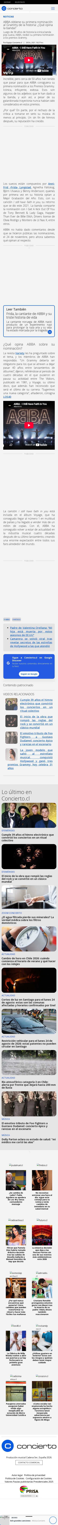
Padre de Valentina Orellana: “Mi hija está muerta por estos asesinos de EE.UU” (31, 631)
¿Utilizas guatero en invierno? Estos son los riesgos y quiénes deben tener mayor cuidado (42, 1358)
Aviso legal (17, 1475)
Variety (19, 353)
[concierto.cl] (12, 8)
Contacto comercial (29, 1462)
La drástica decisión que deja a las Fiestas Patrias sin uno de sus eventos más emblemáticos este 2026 (42, 1253)
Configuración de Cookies (39, 1478)
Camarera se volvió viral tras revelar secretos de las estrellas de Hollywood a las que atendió (31, 642)
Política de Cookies (14, 1478)
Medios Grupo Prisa (29, 1496)
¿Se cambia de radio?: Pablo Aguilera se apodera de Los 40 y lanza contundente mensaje (16, 1198)
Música (17, 619)
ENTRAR (7, 2)
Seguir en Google (29, 674)
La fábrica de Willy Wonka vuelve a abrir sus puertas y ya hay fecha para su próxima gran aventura (16, 1359)
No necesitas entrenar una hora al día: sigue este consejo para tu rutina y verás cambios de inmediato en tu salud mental (42, 1201)
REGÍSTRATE (20, 2)
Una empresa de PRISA (29, 1489)
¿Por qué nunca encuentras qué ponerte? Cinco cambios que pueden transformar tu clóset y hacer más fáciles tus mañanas (16, 1307)
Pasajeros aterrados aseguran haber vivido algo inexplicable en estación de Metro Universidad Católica (16, 1409)
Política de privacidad (34, 1475)
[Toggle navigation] (53, 8)
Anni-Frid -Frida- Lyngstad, (29, 185)
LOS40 (7, 397)
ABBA (7, 619)
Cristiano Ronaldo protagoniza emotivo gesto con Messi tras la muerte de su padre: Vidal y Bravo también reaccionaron (42, 1307)
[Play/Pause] (53, 1520)
